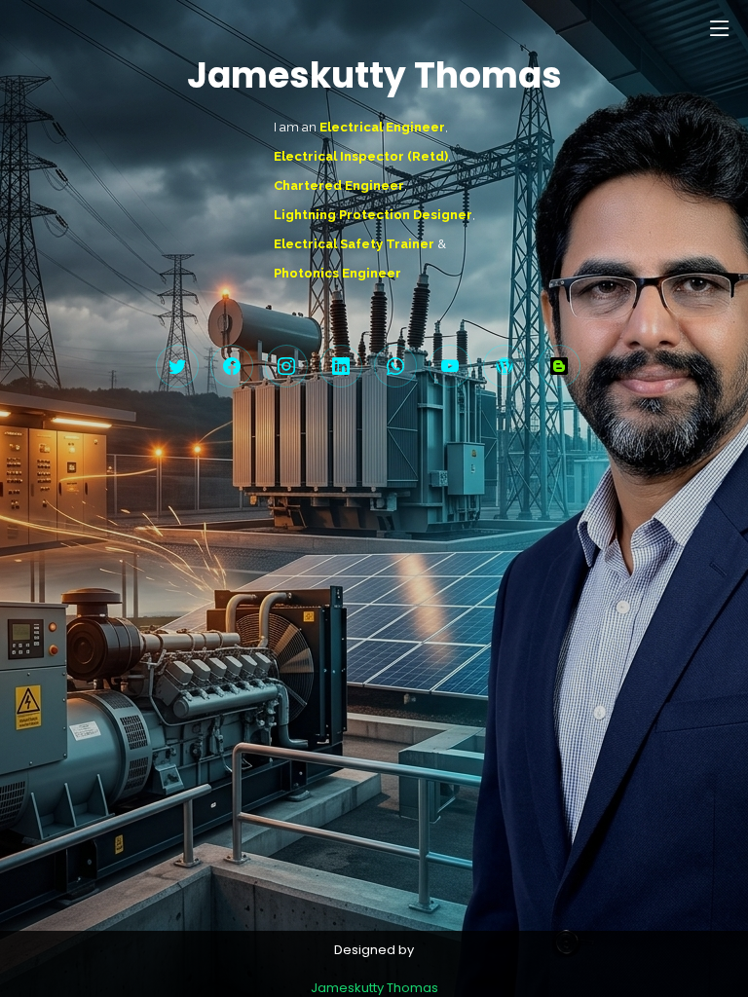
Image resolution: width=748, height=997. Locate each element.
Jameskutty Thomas (374, 988)
